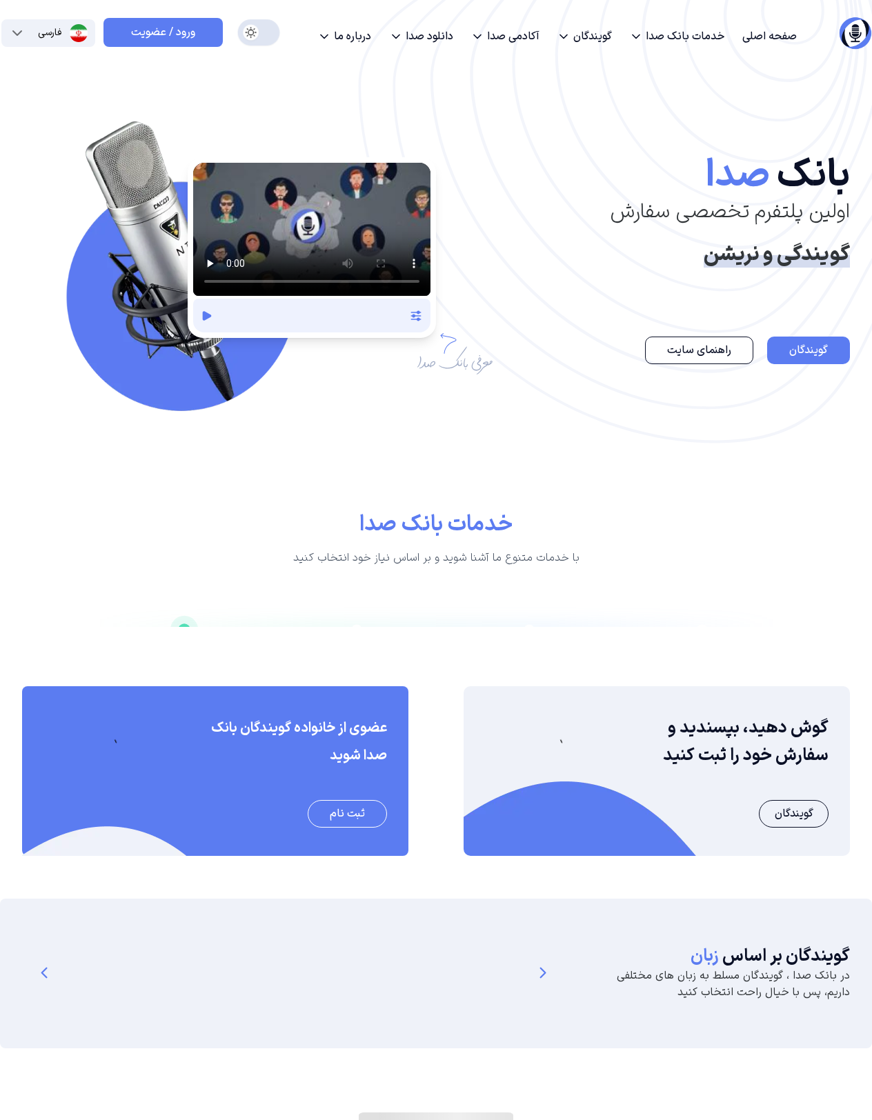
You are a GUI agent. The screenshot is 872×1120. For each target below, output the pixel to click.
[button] (676, 36)
